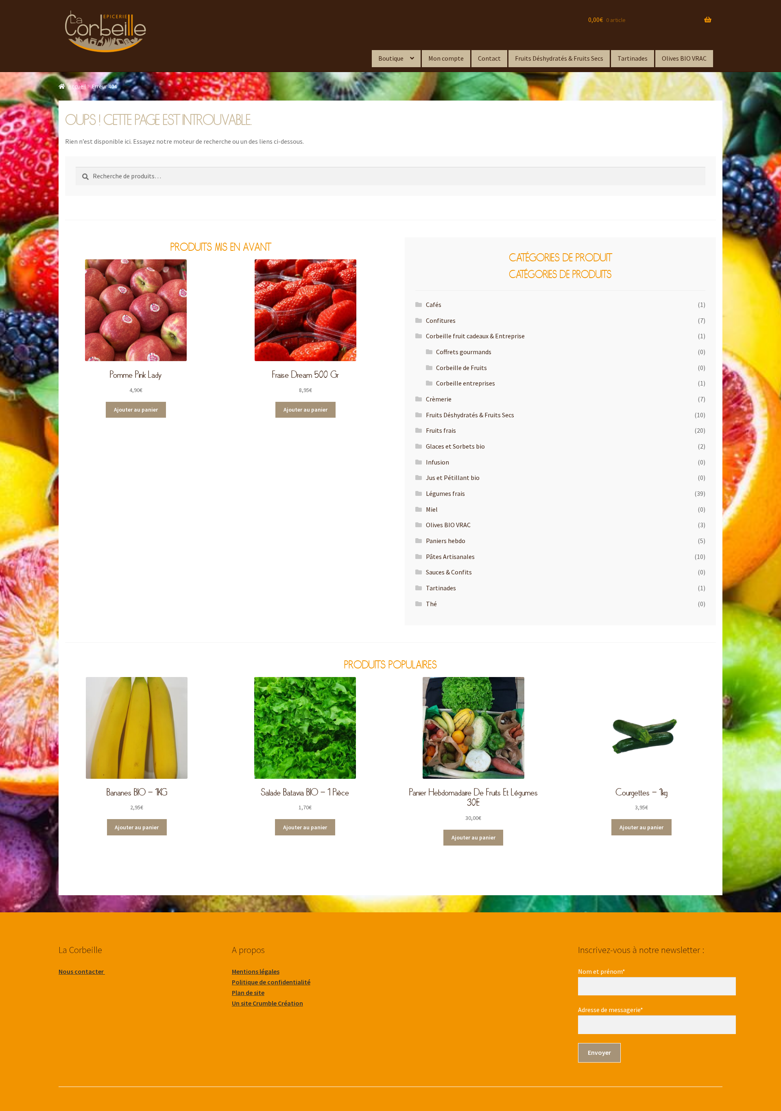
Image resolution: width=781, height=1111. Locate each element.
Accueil (77, 86)
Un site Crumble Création (267, 1003)
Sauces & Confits (449, 572)
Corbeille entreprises (465, 383)
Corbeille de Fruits (461, 368)
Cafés (433, 304)
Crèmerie (439, 399)
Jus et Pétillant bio (453, 477)
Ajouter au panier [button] (136, 409)
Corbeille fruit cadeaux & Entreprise (475, 336)
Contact (489, 58)
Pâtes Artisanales (450, 556)
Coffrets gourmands (463, 352)
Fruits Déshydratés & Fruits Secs (559, 58)
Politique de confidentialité (271, 982)
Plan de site (248, 992)
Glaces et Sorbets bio (455, 446)
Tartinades (632, 58)
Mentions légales (255, 971)
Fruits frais (441, 430)
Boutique (391, 58)
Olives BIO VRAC (684, 58)
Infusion (437, 462)
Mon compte (446, 58)
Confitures (441, 320)
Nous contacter (82, 971)
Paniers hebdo (445, 541)
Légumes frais (445, 493)
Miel (432, 509)
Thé (431, 604)
